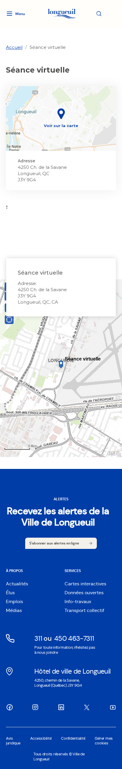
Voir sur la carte (61, 125)
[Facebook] (9, 707)
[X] (86, 707)
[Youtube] (112, 707)
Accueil (14, 47)
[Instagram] (35, 707)
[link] (14, 47)
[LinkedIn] (61, 707)
